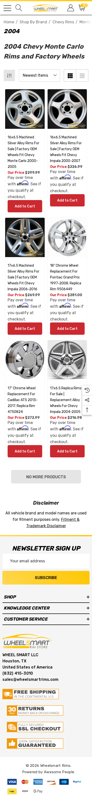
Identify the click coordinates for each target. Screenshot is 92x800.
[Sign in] (70, 8)
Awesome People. (59, 772)
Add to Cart (25, 206)
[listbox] (39, 75)
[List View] (82, 75)
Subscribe (46, 577)
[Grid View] (70, 75)
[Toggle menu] (7, 8)
